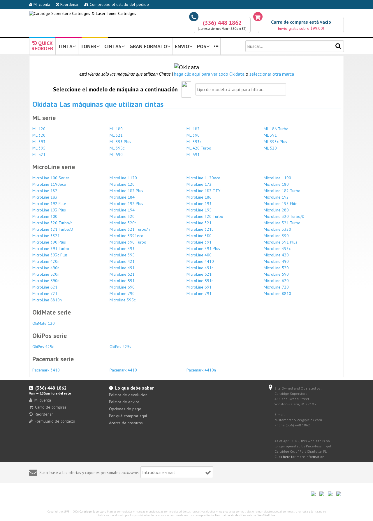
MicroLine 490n (45, 267)
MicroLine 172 (199, 184)
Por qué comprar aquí (128, 415)
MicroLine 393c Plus (50, 255)
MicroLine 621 (44, 287)
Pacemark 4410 (123, 370)
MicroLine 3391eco (126, 235)
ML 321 (116, 135)
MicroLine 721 (44, 293)
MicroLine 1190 (277, 177)
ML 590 (116, 154)
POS (201, 46)
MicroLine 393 (122, 248)
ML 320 (38, 135)
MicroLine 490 (276, 261)
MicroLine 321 (199, 222)
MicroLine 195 (199, 210)
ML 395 (38, 148)
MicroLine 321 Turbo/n (130, 229)
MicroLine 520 (276, 267)
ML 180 (116, 128)
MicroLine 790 (122, 293)
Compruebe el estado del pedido (119, 4)
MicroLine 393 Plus (203, 248)
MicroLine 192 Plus (126, 203)
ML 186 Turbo (276, 128)
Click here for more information (299, 456)
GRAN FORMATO (148, 46)
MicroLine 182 (44, 190)
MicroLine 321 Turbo (282, 222)
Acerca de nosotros (126, 423)
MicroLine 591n (200, 280)
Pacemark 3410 (46, 370)
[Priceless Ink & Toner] (82, 13)
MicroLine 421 (122, 261)
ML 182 (193, 128)
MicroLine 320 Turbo (204, 216)
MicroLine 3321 (46, 235)
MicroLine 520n (45, 274)
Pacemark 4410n (201, 370)
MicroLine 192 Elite (49, 203)
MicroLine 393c (277, 248)
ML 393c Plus (275, 141)
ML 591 (193, 154)
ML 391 (270, 135)
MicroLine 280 (276, 210)
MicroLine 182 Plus (126, 190)
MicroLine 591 (122, 280)
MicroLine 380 (199, 235)
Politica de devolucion (128, 394)
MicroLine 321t (199, 229)
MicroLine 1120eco (203, 177)
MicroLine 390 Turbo (128, 242)
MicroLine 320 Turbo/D (284, 216)
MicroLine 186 (199, 197)
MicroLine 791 (199, 293)
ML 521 (38, 154)
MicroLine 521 (122, 274)
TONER (88, 46)
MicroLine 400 (199, 255)
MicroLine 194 (122, 210)
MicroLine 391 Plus (280, 242)
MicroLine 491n (200, 267)
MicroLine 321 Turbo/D (52, 229)
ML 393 (38, 141)
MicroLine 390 (276, 235)
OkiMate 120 (43, 323)
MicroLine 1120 (123, 177)
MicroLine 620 (276, 280)
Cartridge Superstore (93, 511)
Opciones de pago (125, 408)
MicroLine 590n (45, 280)
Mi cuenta (41, 4)
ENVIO (182, 46)
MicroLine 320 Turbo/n (52, 222)
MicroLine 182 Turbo (282, 190)
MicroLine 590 (276, 274)
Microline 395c (123, 300)
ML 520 (270, 148)
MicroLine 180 (276, 184)
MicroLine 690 (122, 287)
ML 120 (38, 128)
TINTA (65, 46)
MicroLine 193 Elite (281, 203)
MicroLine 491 (122, 267)
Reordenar (69, 4)
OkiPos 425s (120, 346)
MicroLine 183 (44, 197)
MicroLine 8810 (277, 293)
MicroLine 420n (45, 261)
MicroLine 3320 (277, 229)
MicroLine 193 (199, 203)
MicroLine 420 (276, 255)
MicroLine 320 (122, 216)
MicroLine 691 (199, 287)
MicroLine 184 (122, 197)
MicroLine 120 (122, 184)
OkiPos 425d (43, 346)
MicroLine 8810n (47, 300)
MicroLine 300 (44, 216)
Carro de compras (50, 407)
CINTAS (113, 46)
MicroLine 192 (276, 197)
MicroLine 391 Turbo (50, 248)
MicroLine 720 (276, 287)
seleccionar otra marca (271, 74)
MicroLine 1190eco (49, 184)
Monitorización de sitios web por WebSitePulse (245, 515)
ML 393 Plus (120, 141)
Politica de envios (124, 401)
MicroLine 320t (123, 222)
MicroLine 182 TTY (203, 190)
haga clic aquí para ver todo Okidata (209, 74)
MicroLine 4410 (200, 261)
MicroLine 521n (200, 274)
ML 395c (117, 148)
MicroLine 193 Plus (49, 210)
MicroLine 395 (122, 255)
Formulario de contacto (55, 421)
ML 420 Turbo (198, 148)
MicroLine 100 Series (51, 177)
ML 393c (193, 141)
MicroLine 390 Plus (49, 242)
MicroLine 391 (199, 242)
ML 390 (193, 135)
